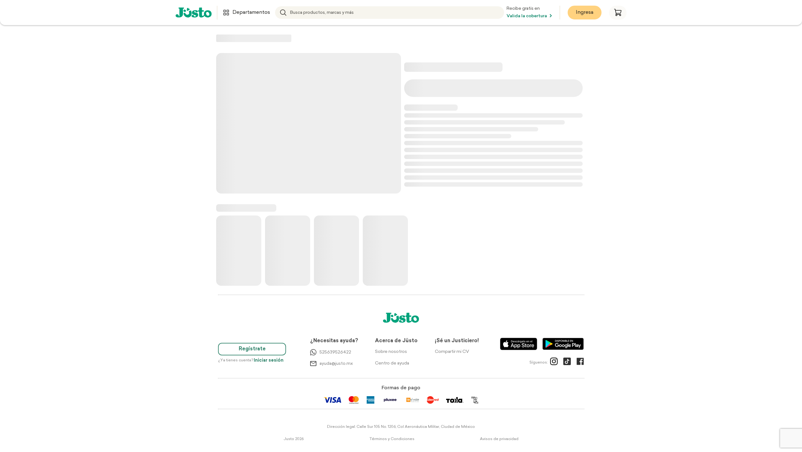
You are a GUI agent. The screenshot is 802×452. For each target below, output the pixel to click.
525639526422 (335, 352)
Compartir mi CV (452, 351)
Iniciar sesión (269, 360)
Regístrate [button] (252, 349)
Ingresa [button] (584, 12)
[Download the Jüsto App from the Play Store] (563, 344)
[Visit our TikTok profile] (567, 363)
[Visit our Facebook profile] (580, 363)
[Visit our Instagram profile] (554, 363)
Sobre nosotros (391, 351)
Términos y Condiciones (391, 439)
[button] (618, 13)
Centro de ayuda (392, 363)
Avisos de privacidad (499, 439)
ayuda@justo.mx (336, 363)
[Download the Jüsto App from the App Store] (518, 344)
